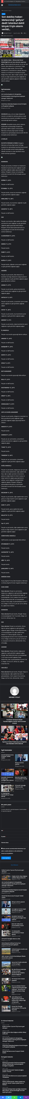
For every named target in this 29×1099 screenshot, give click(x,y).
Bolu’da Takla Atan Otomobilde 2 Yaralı (21, 778)
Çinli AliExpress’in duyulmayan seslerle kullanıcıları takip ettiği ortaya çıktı (18, 999)
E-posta (3, 836)
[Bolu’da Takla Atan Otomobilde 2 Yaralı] (21, 772)
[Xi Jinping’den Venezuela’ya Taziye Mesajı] (7, 788)
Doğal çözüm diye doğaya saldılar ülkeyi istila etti (19, 877)
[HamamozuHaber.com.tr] (14, 5)
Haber (10, 10)
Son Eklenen (14, 865)
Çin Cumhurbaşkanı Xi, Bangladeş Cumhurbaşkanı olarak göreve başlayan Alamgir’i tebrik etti (13, 96)
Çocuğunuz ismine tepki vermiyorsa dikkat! (19, 910)
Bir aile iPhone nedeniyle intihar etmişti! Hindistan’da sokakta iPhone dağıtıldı (19, 972)
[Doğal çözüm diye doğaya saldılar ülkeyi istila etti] (6, 877)
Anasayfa (5, 10)
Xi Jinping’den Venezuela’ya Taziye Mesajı (7, 795)
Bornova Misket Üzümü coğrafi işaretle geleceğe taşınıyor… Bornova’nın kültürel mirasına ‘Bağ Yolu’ (19, 989)
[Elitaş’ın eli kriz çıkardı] (21, 757)
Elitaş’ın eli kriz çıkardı (19, 763)
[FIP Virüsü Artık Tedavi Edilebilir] (6, 981)
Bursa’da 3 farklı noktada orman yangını (19, 963)
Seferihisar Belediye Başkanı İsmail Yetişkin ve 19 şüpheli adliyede (14, 890)
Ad (2, 830)
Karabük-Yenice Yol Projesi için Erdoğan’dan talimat (7, 778)
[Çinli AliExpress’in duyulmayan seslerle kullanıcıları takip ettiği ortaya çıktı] (6, 999)
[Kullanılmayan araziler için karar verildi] (6, 951)
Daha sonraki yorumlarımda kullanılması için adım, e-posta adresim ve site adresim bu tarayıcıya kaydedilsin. (13, 851)
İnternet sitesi (4, 842)
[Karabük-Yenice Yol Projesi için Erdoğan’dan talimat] (7, 772)
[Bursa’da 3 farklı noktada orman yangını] (6, 964)
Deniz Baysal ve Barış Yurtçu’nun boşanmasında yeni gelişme (11, 944)
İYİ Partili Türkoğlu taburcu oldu (20, 786)
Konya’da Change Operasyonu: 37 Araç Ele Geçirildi (19, 1008)
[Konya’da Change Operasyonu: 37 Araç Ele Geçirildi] (6, 1009)
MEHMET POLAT (8, 33)
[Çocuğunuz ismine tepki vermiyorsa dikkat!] (6, 911)
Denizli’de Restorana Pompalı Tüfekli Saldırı (7, 756)
